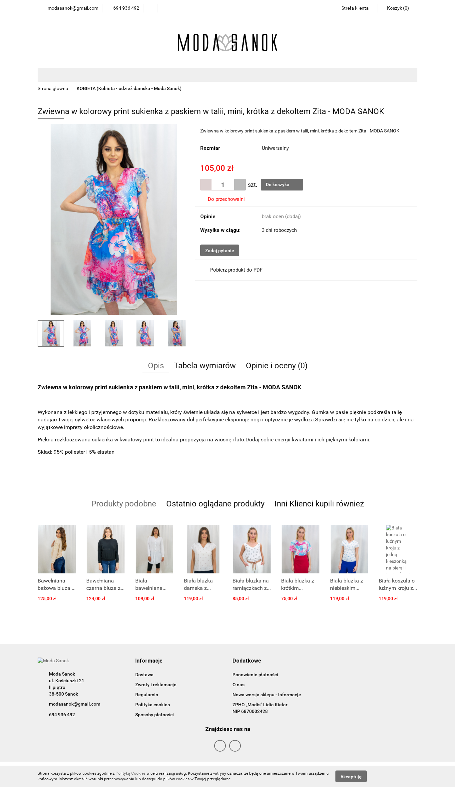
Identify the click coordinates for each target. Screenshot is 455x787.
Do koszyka (278, 184)
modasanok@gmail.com (74, 704)
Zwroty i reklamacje (156, 684)
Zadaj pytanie (219, 250)
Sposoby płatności (154, 714)
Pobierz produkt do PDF (236, 270)
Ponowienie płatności (255, 674)
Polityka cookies (152, 704)
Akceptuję (351, 776)
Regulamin (146, 694)
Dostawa (144, 674)
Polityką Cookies (131, 773)
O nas (238, 684)
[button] (149, 661)
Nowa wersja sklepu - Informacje (266, 694)
